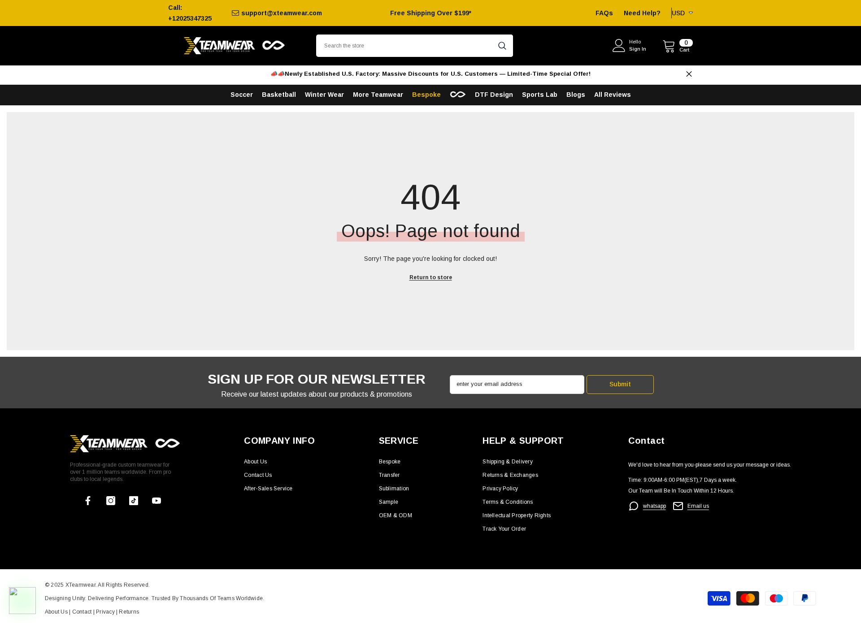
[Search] (414, 46)
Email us (698, 506)
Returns (129, 612)
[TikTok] (134, 501)
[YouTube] (156, 501)
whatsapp (654, 506)
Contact (80, 612)
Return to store (430, 277)
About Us (57, 612)
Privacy (106, 612)
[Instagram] (111, 501)
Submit (620, 384)
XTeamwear (80, 585)
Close (689, 74)
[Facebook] (88, 501)
